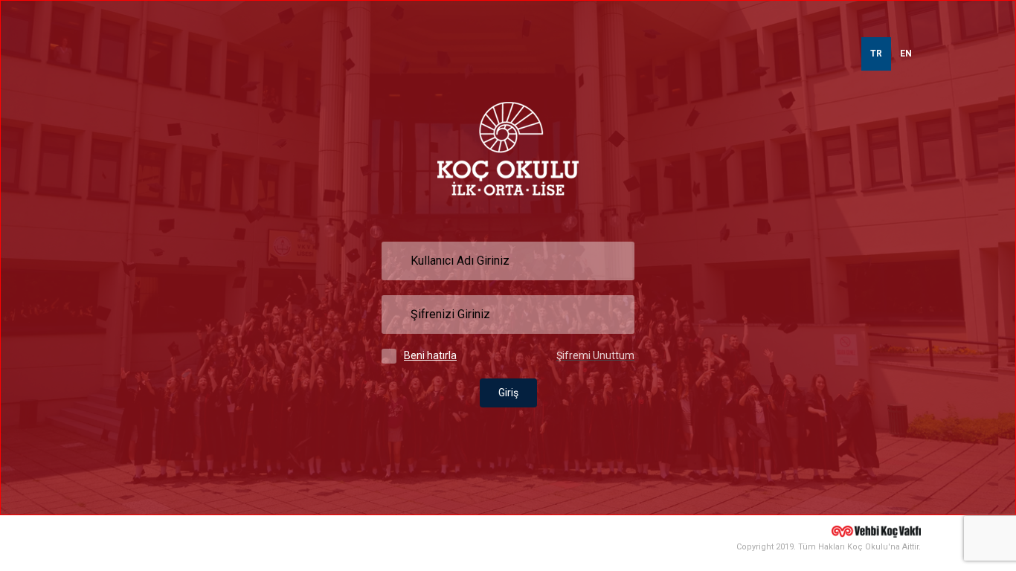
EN (906, 53)
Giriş (508, 393)
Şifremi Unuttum (595, 355)
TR (876, 53)
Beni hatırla (430, 355)
